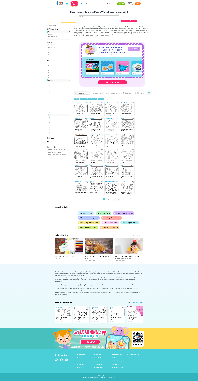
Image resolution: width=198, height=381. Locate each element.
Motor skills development (89, 218)
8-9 (49, 132)
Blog (80, 361)
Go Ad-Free (121, 3)
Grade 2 (50, 52)
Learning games (114, 21)
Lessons (80, 21)
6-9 (49, 125)
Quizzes (103, 21)
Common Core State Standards (56, 149)
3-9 (49, 95)
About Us (81, 364)
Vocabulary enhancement (89, 223)
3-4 (49, 83)
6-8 (49, 122)
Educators (85, 3)
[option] (69, 248)
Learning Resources (98, 3)
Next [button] (144, 249)
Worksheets (82, 354)
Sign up (138, 3)
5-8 (49, 115)
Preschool (51, 45)
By (75, 93)
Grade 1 (50, 50)
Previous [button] (53, 249)
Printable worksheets (68, 21)
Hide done (142, 93)
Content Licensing (134, 354)
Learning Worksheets (137, 302)
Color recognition (86, 213)
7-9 (49, 130)
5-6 (49, 110)
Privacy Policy (103, 376)
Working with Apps (117, 358)
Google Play (99, 358)
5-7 (49, 112)
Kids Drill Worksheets (129, 21)
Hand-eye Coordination (112, 218)
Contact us (81, 367)
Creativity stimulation (110, 227)
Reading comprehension (124, 213)
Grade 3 (50, 55)
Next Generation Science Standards (57, 154)
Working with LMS (117, 354)
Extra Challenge (52, 36)
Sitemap (98, 361)
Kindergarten (51, 47)
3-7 (49, 90)
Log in (129, 3)
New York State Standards (55, 152)
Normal (50, 34)
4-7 (49, 102)
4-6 (49, 100)
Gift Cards (111, 3)
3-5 (49, 85)
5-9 (49, 117)
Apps (80, 358)
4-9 (49, 107)
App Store (98, 354)
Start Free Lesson (112, 82)
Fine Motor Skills (104, 213)
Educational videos (92, 21)
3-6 (49, 87)
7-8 (49, 127)
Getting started (99, 367)
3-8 (49, 92)
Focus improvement (130, 223)
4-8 (49, 105)
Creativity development (88, 227)
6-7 (49, 120)
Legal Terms (95, 376)
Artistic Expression (110, 223)
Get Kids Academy (117, 361)
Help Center (99, 364)
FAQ (130, 358)
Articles (141, 235)
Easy (49, 31)
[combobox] (83, 93)
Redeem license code (118, 367)
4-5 (49, 97)
